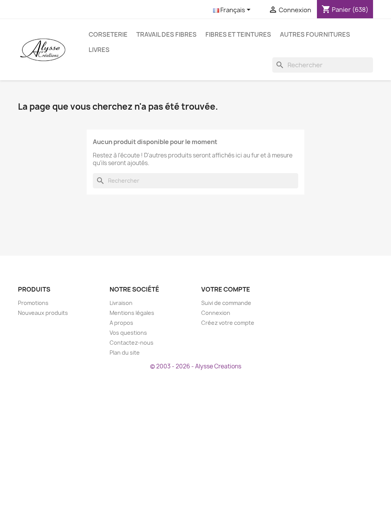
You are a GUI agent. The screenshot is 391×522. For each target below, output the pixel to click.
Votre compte (225, 289)
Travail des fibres (166, 34)
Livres (99, 49)
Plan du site (125, 352)
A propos (121, 322)
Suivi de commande (226, 302)
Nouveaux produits (43, 312)
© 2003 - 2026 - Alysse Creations (195, 366)
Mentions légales (132, 312)
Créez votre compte (227, 322)
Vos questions (128, 332)
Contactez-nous (131, 342)
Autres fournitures (315, 34)
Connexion (215, 312)
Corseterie (108, 34)
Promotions (33, 302)
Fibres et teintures (238, 34)
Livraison (121, 302)
